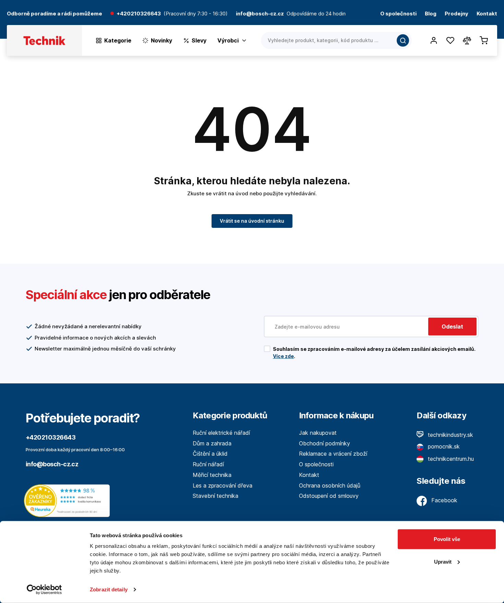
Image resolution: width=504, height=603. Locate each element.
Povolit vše (447, 539)
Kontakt (487, 14)
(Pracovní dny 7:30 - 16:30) (196, 14)
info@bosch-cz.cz (52, 464)
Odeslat (452, 326)
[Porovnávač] (467, 40)
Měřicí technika (212, 474)
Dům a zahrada (212, 443)
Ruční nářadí (208, 464)
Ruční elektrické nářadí (221, 432)
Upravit (443, 561)
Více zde (283, 356)
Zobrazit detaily (109, 589)
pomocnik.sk (443, 446)
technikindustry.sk (449, 434)
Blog (430, 14)
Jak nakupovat (318, 432)
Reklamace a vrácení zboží (333, 453)
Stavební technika (215, 495)
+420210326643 (139, 14)
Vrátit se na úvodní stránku (252, 221)
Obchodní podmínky (324, 443)
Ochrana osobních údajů (329, 485)
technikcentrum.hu (450, 458)
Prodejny (456, 14)
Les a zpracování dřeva (222, 485)
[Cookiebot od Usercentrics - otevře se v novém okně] (44, 589)
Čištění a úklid (210, 453)
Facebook (443, 500)
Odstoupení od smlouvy (329, 495)
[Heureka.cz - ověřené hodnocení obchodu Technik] (68, 500)
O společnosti (398, 14)
